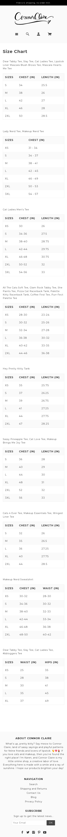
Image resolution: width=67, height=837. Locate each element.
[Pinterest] (39, 832)
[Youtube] (44, 832)
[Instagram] (33, 832)
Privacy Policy (33, 801)
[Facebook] (22, 832)
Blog (33, 797)
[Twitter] (28, 832)
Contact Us (33, 793)
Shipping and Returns (33, 788)
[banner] (33, 17)
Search (33, 784)
